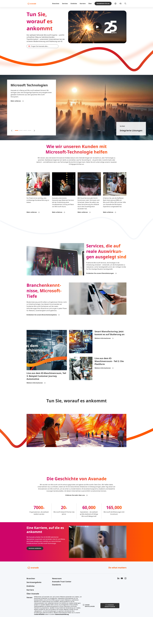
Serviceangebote (34, 582)
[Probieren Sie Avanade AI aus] (120, 3)
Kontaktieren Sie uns (103, 3)
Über (90, 4)
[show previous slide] (12, 130)
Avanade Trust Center (61, 581)
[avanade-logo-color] (32, 3)
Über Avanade (33, 593)
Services (65, 4)
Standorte (56, 584)
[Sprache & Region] (116, 3)
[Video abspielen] (97, 27)
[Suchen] (125, 3)
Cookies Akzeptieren (110, 605)
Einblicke (74, 4)
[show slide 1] (16, 130)
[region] (76, 605)
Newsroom (57, 578)
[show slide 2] (21, 130)
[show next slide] (34, 130)
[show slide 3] (25, 130)
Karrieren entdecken (35, 548)
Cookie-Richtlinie (39, 614)
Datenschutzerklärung (62, 614)
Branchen (55, 4)
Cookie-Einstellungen (90, 605)
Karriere (83, 4)
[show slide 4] (29, 130)
